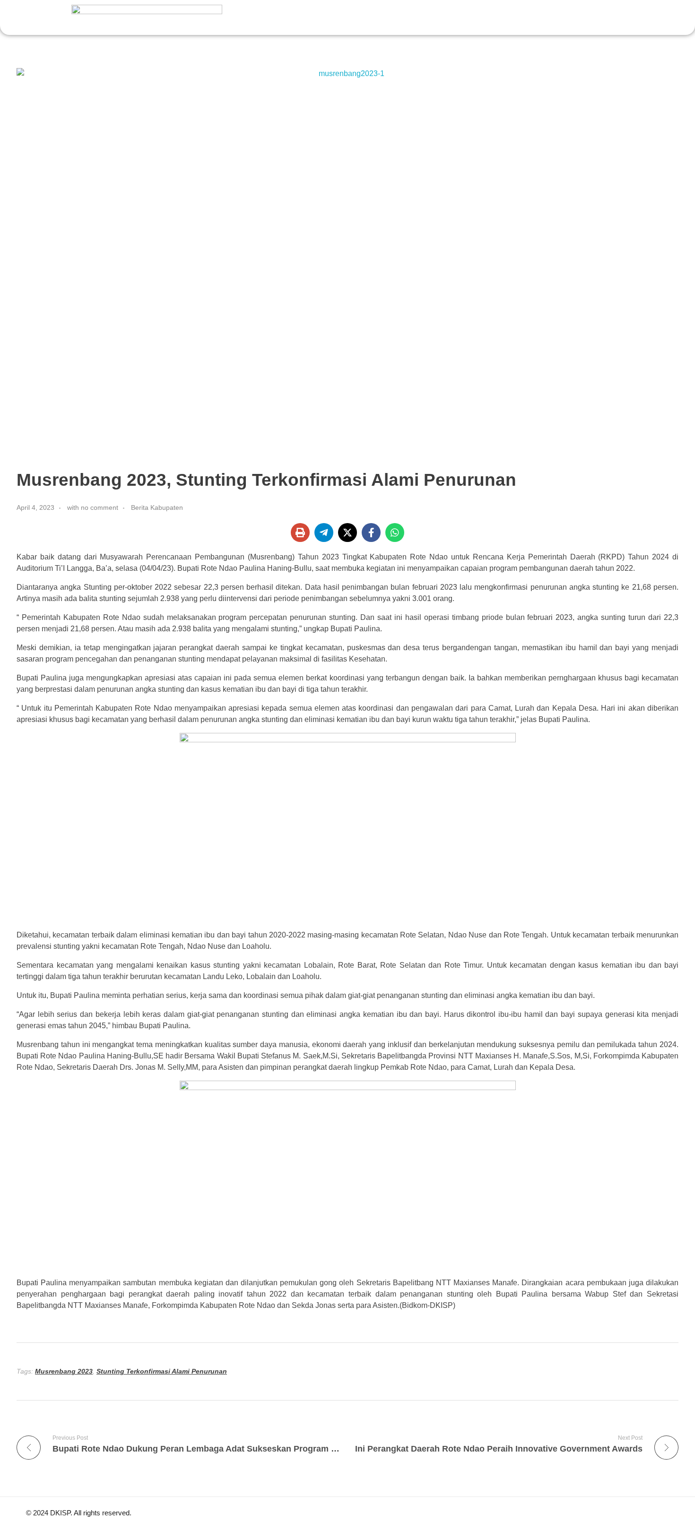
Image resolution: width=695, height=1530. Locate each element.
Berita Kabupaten (157, 507)
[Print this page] (300, 532)
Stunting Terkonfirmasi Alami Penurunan (161, 1371)
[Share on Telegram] (323, 532)
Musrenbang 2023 (64, 1371)
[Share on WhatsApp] (394, 532)
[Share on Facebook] (371, 532)
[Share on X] (347, 532)
